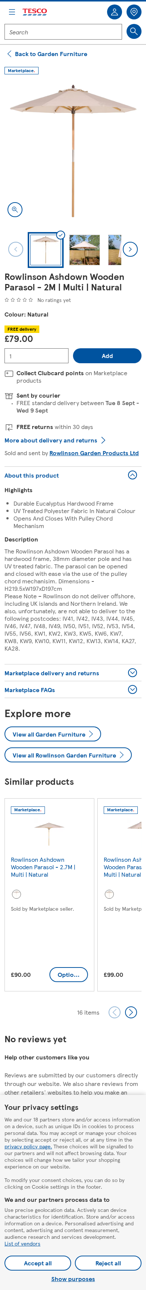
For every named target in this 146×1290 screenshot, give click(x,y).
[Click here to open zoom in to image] (14, 209)
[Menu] (11, 11)
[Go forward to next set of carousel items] (131, 1012)
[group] (49, 896)
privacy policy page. (28, 1146)
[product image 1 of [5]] (73, 152)
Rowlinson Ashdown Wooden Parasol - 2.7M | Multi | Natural (43, 867)
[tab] (46, 250)
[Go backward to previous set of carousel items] (115, 1012)
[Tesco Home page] (35, 12)
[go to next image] (130, 249)
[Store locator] (134, 11)
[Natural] (16, 894)
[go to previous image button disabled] (15, 249)
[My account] (114, 11)
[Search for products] (134, 31)
